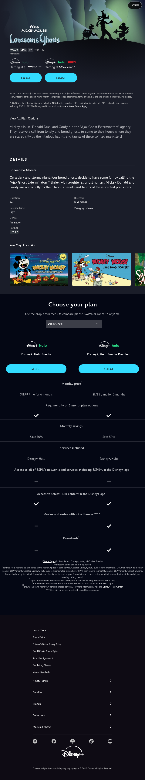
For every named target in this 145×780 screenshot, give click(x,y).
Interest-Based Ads (41, 672)
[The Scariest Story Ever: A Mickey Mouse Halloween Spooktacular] (39, 269)
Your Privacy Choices (42, 665)
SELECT (25, 77)
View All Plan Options (24, 118)
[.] (35, 741)
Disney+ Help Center (113, 586)
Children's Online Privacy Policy (47, 644)
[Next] (138, 269)
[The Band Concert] (101, 269)
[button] (72, 681)
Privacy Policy (39, 637)
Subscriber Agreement (43, 658)
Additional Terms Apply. (76, 106)
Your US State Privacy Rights (45, 651)
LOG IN (135, 5)
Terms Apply (49, 561)
